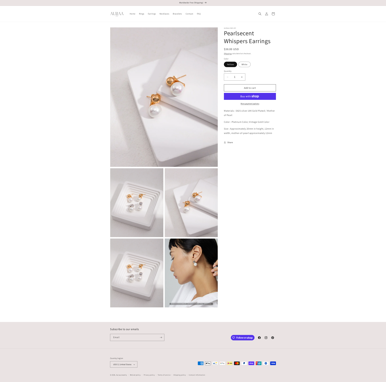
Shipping (228, 53)
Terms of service (164, 375)
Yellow (230, 64)
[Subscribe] (161, 337)
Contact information (197, 375)
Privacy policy (149, 375)
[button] (260, 14)
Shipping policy (179, 375)
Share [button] (230, 142)
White (244, 64)
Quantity (227, 71)
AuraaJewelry (121, 375)
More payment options (250, 103)
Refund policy (135, 375)
